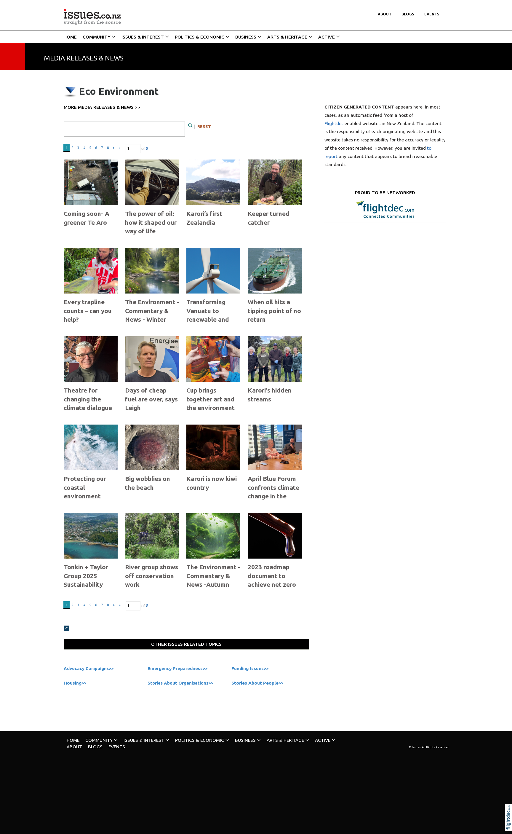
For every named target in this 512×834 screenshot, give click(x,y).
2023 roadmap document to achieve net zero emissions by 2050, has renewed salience (274, 588)
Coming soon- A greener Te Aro (86, 218)
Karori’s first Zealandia (204, 218)
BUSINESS (245, 36)
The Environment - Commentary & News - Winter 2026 (152, 314)
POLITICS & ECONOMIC (199, 36)
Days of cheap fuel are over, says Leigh (151, 399)
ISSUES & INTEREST (142, 36)
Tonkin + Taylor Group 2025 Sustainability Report (86, 580)
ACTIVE (326, 36)
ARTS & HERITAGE (287, 36)
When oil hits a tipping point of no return (274, 310)
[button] (510, 825)
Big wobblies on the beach (147, 483)
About (384, 14)
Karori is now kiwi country (211, 483)
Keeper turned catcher (268, 218)
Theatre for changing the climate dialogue (88, 399)
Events (431, 14)
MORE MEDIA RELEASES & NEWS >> (102, 107)
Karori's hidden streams (270, 394)
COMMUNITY (97, 36)
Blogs (407, 14)
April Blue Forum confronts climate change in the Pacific (273, 491)
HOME (70, 36)
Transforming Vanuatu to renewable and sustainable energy (207, 319)
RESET (204, 126)
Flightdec (333, 123)
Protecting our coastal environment (85, 487)
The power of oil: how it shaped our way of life (151, 222)
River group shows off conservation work (151, 575)
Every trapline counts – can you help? (88, 310)
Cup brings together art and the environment (210, 399)
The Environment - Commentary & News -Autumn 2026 (213, 580)
